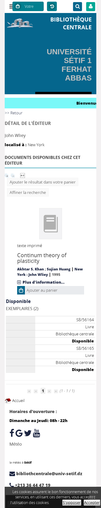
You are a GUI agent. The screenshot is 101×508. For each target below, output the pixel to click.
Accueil (18, 400)
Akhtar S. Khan (30, 269)
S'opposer (72, 502)
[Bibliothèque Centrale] (20, 22)
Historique (52, 6)
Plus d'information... (44, 282)
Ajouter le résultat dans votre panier (43, 182)
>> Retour (14, 112)
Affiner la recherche (28, 192)
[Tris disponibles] (22, 175)
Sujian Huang (58, 269)
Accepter (92, 502)
